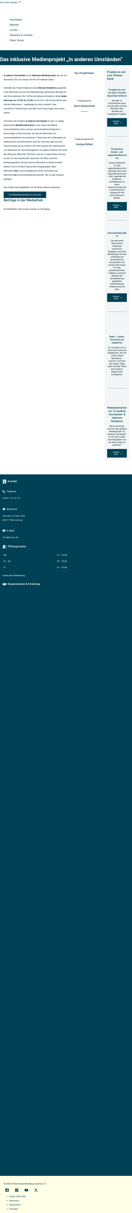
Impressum (14, 1200)
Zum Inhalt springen (9, 2)
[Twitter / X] (36, 1191)
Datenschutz (15, 1205)
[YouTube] (26, 1191)
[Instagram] (17, 1191)
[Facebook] (7, 1191)
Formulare (13, 1209)
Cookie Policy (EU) (17, 1196)
